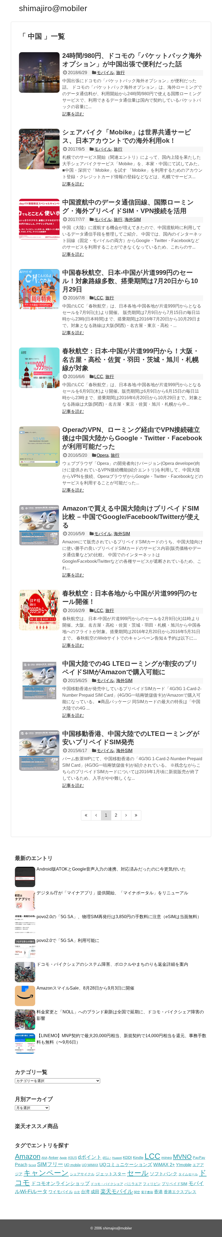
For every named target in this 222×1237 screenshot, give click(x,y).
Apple (63, 1157)
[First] (86, 815)
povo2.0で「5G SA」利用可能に (68, 940)
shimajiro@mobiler (53, 8)
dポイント (90, 1157)
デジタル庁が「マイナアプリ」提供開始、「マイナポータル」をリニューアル (112, 893)
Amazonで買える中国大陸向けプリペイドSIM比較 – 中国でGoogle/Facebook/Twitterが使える (131, 517)
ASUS (72, 1157)
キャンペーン (46, 1173)
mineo (166, 1157)
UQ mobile (72, 1165)
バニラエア (133, 1184)
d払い (107, 1157)
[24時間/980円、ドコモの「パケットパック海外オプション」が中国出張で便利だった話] (39, 72)
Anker (53, 1158)
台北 (77, 1192)
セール (138, 1173)
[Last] (136, 815)
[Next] (126, 815)
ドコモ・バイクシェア (107, 1184)
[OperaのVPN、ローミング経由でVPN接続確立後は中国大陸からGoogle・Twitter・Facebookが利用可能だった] (39, 446)
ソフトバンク (163, 1173)
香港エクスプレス (180, 1192)
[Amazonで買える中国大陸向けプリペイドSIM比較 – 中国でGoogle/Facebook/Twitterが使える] (39, 525)
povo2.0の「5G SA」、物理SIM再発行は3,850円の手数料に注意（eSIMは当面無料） (119, 916)
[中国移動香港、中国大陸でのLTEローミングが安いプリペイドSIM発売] (39, 750)
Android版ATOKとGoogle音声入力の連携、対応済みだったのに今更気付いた (111, 869)
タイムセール (188, 1174)
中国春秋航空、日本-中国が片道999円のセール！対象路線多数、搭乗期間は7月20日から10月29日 (130, 281)
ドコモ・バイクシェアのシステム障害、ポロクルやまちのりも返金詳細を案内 (112, 964)
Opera (103, 455)
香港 (158, 1191)
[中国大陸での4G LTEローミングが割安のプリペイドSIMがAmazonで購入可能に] (39, 680)
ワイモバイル (60, 1191)
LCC (98, 298)
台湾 (85, 1191)
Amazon (27, 1156)
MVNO (182, 1156)
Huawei (117, 1157)
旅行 (120, 72)
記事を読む (73, 114)
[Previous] (96, 815)
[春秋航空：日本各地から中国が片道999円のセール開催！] (39, 610)
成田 (95, 1191)
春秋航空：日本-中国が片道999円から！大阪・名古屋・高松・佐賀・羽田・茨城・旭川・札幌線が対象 (130, 359)
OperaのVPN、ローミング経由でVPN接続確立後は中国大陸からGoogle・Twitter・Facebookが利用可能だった (132, 438)
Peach (21, 1164)
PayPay (199, 1158)
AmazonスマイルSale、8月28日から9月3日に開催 (85, 988)
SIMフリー (50, 1164)
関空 (137, 1192)
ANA (44, 1157)
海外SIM (133, 219)
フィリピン (152, 1184)
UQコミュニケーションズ (125, 1164)
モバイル (105, 72)
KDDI (127, 1157)
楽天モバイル (116, 1191)
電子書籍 (147, 1192)
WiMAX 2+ (164, 1164)
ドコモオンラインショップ (60, 1183)
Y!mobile (183, 1164)
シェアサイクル (82, 1174)
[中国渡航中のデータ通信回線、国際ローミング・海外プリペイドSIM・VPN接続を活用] (39, 219)
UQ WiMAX (90, 1165)
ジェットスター (111, 1174)
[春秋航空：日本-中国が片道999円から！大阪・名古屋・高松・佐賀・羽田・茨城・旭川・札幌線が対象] (39, 368)
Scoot (32, 1165)
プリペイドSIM (174, 1184)
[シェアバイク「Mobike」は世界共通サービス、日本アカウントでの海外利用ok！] (39, 149)
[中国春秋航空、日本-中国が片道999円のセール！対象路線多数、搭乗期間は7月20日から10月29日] (39, 289)
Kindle (138, 1157)
